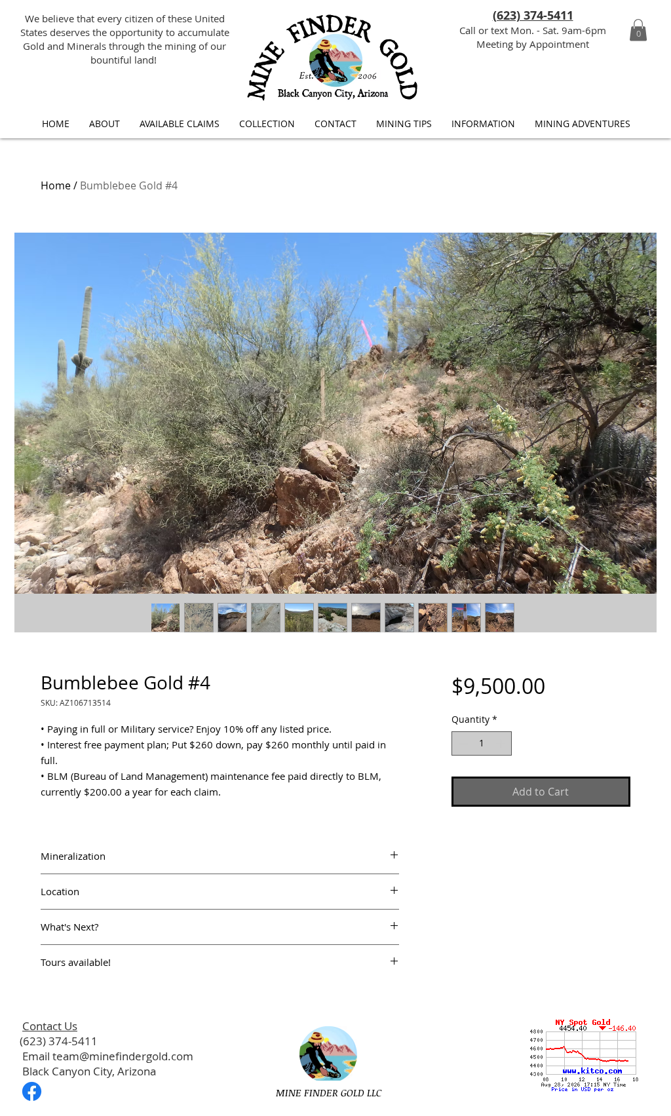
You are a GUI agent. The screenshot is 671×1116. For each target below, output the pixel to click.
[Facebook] (32, 1091)
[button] (638, 30)
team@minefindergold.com (122, 1056)
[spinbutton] (481, 743)
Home (56, 185)
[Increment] (501, 743)
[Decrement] (461, 743)
